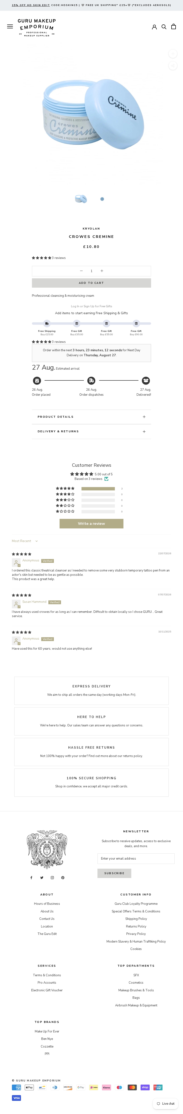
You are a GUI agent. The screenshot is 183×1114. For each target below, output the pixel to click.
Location (47, 926)
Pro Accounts (47, 983)
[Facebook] (31, 877)
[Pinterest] (62, 877)
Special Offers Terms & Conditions (136, 911)
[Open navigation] (10, 26)
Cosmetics (136, 983)
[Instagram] (52, 877)
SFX (136, 975)
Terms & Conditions (47, 975)
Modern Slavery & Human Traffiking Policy (136, 941)
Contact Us (47, 919)
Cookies (136, 949)
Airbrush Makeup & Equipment (136, 1005)
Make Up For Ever (47, 1031)
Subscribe (114, 873)
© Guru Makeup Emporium (36, 1080)
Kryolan (91, 228)
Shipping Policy (136, 919)
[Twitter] (41, 877)
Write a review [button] (91, 523)
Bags (136, 998)
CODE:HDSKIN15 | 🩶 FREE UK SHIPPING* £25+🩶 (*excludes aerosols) (91, 5)
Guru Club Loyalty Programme (136, 904)
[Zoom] (173, 53)
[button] (42, 258)
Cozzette (47, 1046)
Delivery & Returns (58, 431)
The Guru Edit (47, 934)
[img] (21, 554)
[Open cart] (173, 26)
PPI (47, 1054)
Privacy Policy (136, 934)
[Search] (164, 26)
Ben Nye (47, 1039)
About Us (47, 911)
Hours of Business (47, 904)
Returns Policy (136, 926)
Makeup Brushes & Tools (136, 990)
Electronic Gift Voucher (47, 990)
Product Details (56, 417)
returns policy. (133, 756)
